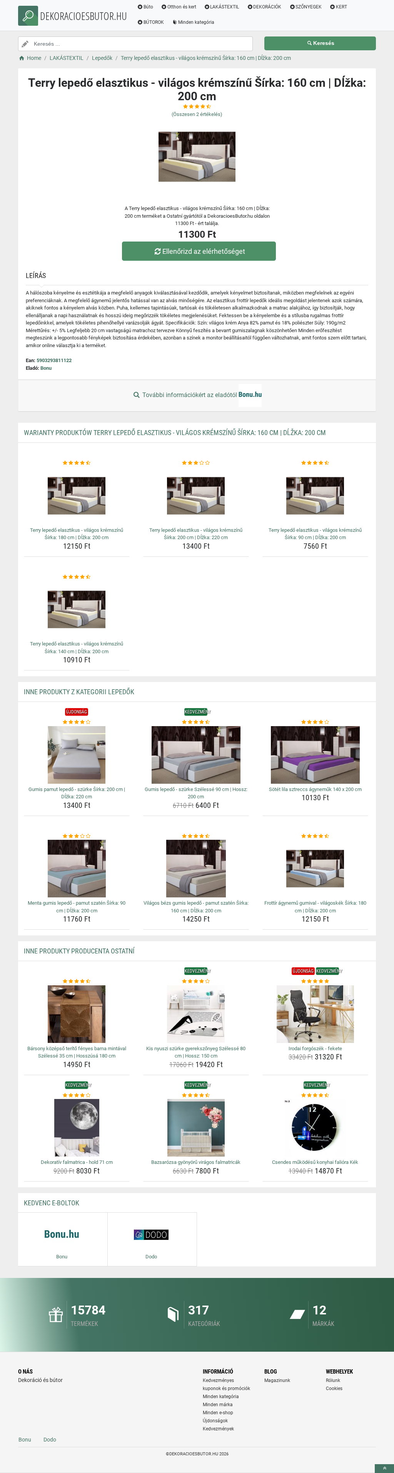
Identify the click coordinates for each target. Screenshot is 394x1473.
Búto (148, 7)
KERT (341, 7)
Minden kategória (196, 22)
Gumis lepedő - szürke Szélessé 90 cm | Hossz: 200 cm (196, 793)
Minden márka (218, 1404)
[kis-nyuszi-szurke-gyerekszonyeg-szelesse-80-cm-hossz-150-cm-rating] (196, 981)
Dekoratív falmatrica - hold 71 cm (77, 1162)
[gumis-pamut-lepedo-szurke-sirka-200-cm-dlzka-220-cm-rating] (76, 722)
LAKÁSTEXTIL (224, 7)
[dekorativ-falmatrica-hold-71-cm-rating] (76, 1095)
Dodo (49, 1440)
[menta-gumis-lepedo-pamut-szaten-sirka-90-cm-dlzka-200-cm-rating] (76, 836)
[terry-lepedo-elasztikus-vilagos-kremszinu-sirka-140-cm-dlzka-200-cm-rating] (76, 577)
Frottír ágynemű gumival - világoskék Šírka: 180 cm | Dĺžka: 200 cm (315, 907)
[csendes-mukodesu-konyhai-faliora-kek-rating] (315, 1095)
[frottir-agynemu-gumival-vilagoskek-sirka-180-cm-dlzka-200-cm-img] (315, 868)
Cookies (334, 1388)
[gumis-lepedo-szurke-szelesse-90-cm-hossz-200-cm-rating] (196, 722)
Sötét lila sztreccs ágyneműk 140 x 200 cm (315, 789)
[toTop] (384, 1468)
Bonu (46, 368)
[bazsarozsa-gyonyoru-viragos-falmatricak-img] (196, 1128)
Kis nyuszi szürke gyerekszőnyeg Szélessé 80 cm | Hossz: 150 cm (195, 1052)
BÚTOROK (154, 22)
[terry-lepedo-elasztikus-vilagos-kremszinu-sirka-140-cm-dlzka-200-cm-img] (76, 609)
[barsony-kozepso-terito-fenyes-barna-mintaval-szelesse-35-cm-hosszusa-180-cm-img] (76, 1014)
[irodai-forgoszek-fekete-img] (315, 1014)
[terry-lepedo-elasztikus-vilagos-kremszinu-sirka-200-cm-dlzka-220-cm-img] (196, 496)
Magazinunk (277, 1380)
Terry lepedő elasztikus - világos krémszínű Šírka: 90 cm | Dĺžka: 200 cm (315, 534)
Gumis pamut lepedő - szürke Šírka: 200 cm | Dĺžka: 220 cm (76, 793)
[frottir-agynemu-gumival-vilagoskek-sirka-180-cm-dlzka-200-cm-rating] (315, 836)
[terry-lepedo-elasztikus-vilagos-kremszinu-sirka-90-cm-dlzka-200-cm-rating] (315, 463)
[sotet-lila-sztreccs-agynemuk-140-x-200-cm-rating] (315, 722)
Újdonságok (215, 1420)
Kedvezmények (218, 1429)
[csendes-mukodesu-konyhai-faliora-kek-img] (315, 1128)
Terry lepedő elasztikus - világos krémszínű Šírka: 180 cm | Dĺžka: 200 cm (76, 534)
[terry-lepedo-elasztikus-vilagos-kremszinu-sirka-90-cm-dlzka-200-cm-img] (315, 496)
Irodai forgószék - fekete (315, 1048)
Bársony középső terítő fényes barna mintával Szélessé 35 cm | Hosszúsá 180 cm (76, 1052)
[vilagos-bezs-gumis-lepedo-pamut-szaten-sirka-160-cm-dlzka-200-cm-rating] (196, 836)
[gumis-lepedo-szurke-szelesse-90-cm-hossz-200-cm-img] (196, 755)
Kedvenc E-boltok (51, 1203)
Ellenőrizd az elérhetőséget (203, 251)
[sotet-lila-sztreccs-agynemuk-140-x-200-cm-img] (315, 755)
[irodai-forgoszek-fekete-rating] (315, 981)
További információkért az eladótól (190, 395)
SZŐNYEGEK (309, 7)
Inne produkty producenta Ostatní (79, 951)
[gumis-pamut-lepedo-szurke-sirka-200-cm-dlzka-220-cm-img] (76, 755)
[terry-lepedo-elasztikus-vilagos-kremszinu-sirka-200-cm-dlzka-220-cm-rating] (196, 463)
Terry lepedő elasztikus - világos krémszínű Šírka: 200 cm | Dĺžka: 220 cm (195, 534)
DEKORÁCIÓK (267, 7)
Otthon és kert (181, 7)
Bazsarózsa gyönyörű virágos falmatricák (195, 1162)
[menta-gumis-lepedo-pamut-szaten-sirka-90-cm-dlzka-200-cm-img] (76, 868)
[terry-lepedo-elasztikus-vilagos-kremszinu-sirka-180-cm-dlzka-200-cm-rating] (76, 463)
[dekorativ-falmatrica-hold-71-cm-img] (76, 1128)
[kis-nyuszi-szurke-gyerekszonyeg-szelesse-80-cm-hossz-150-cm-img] (196, 1014)
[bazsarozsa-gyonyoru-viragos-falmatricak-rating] (196, 1095)
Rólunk (333, 1380)
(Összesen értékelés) (197, 114)
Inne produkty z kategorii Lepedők (79, 692)
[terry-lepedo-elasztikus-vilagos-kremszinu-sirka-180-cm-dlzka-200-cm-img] (76, 496)
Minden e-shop (218, 1412)
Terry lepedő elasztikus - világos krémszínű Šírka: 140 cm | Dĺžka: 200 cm (76, 647)
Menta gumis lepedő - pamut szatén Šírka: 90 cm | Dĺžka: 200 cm (76, 907)
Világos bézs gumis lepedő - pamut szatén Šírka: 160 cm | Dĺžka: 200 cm (196, 907)
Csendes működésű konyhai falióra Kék (315, 1162)
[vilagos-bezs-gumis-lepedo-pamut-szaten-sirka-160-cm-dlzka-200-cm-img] (196, 868)
